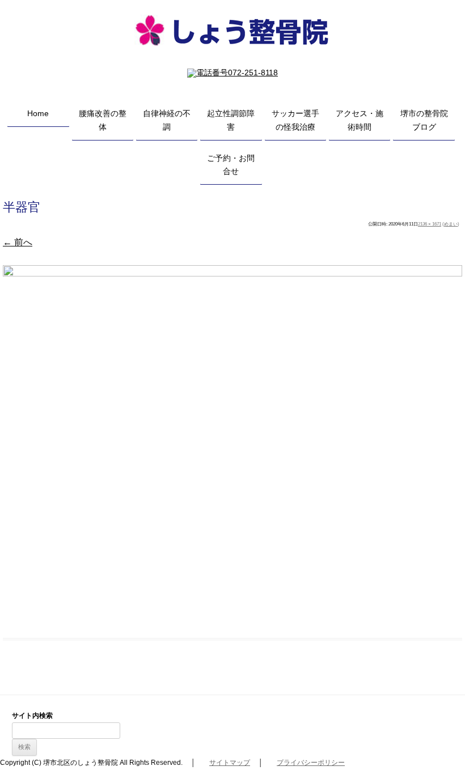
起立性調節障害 (231, 120)
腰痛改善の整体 (102, 120)
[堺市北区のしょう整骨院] (232, 58)
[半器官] (232, 444)
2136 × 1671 (429, 224)
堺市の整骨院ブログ (424, 120)
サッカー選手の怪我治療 (295, 120)
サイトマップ (229, 763)
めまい (451, 224)
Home (38, 113)
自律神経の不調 (167, 120)
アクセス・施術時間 (359, 120)
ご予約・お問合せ (231, 165)
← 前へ (17, 242)
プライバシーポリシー (311, 763)
